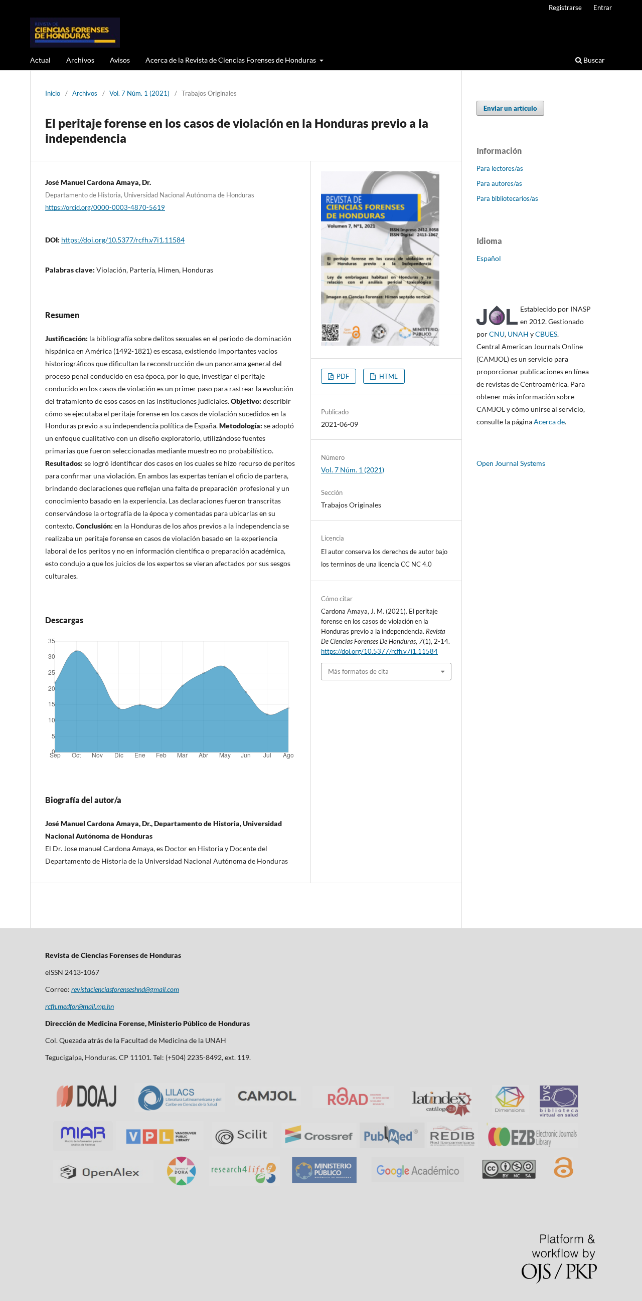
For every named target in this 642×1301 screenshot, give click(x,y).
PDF (342, 376)
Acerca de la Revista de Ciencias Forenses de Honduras (231, 60)
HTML (388, 376)
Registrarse (565, 8)
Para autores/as (499, 183)
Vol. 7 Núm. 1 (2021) (139, 93)
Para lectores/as (499, 168)
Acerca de (549, 421)
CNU (497, 334)
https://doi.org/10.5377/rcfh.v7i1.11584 (123, 239)
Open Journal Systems (510, 463)
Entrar (602, 8)
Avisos (120, 60)
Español (488, 258)
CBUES (546, 334)
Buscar (593, 60)
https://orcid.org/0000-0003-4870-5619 (105, 207)
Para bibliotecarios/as (507, 198)
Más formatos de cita (358, 671)
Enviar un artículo (510, 108)
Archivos (80, 60)
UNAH (518, 334)
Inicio (52, 93)
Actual (40, 60)
